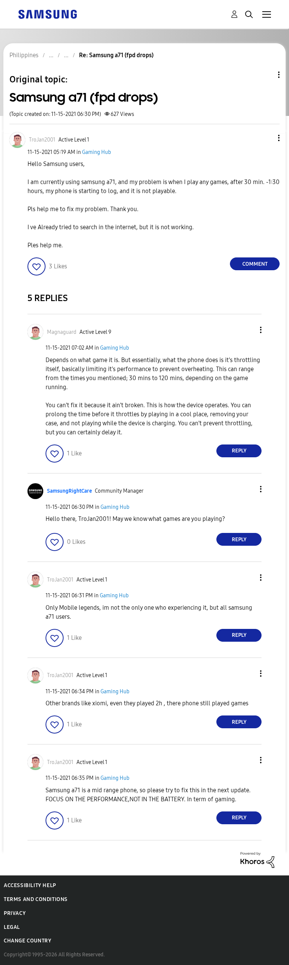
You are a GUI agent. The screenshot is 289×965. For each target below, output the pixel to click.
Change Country (27, 941)
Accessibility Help (30, 885)
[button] (266, 138)
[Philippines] (47, 13)
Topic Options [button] (266, 75)
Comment (255, 264)
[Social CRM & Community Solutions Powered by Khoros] (257, 859)
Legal (12, 927)
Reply (239, 450)
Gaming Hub (96, 152)
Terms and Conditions (36, 899)
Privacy (15, 913)
